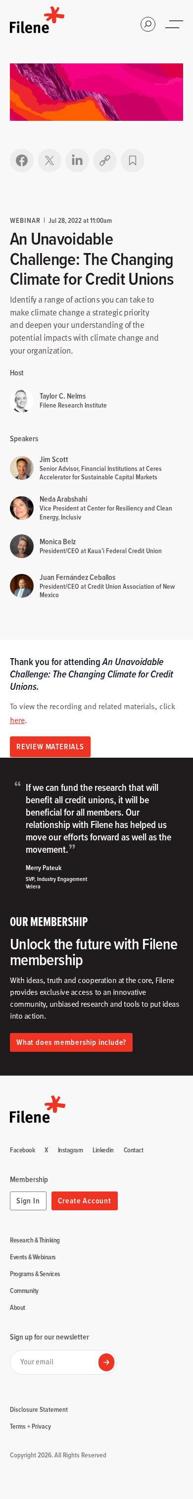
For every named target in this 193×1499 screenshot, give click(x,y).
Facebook (22, 1150)
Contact (134, 1150)
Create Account (84, 1200)
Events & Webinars (33, 1257)
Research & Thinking (35, 1240)
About (17, 1307)
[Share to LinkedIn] (77, 160)
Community (24, 1291)
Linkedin (103, 1150)
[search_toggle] (148, 24)
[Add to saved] (133, 160)
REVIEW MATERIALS (50, 746)
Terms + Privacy (30, 1426)
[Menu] (175, 24)
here (17, 719)
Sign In (28, 1200)
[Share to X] (49, 160)
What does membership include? (71, 1042)
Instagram (70, 1150)
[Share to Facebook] (22, 160)
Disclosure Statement (39, 1409)
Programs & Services (35, 1274)
